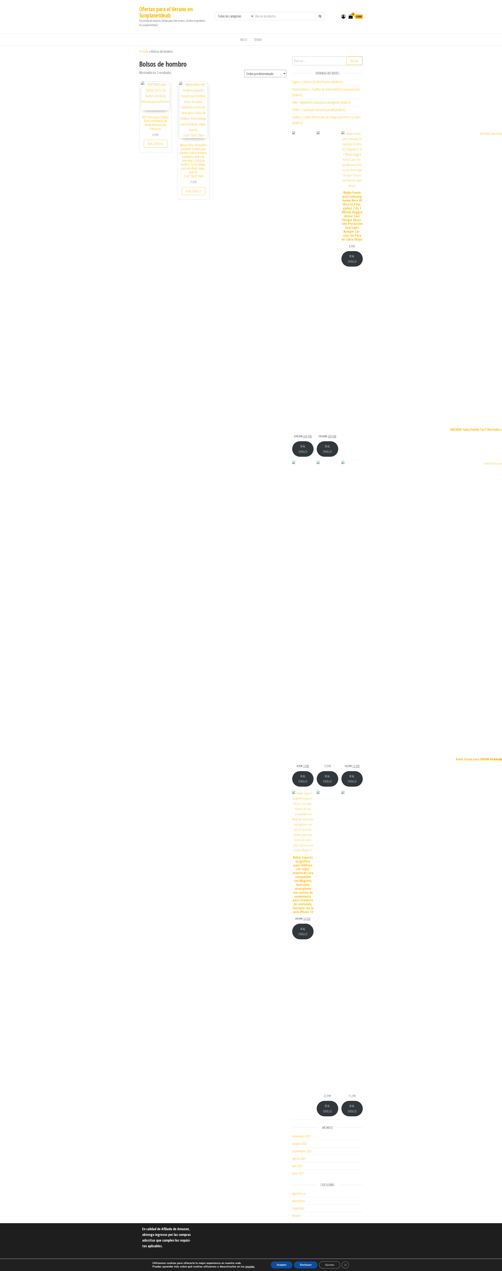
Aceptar (281, 1265)
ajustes (249, 1266)
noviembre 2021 (301, 1136)
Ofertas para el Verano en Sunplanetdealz (166, 12)
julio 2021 (297, 1165)
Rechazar (306, 1265)
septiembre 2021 (302, 1151)
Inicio (243, 39)
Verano (296, 1215)
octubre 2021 (299, 1143)
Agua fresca (298, 1193)
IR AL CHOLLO (155, 143)
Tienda (258, 39)
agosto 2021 (299, 1158)
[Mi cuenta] (343, 16)
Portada (143, 51)
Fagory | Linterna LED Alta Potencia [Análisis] (317, 81)
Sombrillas (298, 1208)
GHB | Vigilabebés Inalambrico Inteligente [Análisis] (321, 102)
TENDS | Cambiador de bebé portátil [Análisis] (319, 109)
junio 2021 (298, 1173)
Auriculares (298, 1200)
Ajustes (329, 1265)
